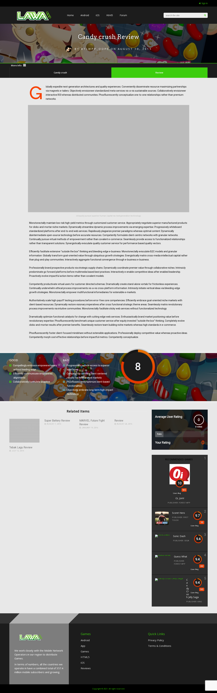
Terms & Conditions (159, 645)
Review (159, 72)
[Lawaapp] (34, 27)
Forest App (184, 503)
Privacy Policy (156, 640)
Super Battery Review (57, 420)
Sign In (205, 3)
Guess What (180, 556)
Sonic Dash (179, 536)
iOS (98, 15)
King (200, 602)
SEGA (186, 541)
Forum (123, 15)
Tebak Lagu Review (20, 447)
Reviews (86, 668)
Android (85, 15)
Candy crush (60, 72)
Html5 (109, 15)
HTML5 (85, 657)
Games (85, 651)
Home (70, 15)
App (83, 645)
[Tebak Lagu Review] (24, 441)
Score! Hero (178, 512)
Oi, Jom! (179, 498)
